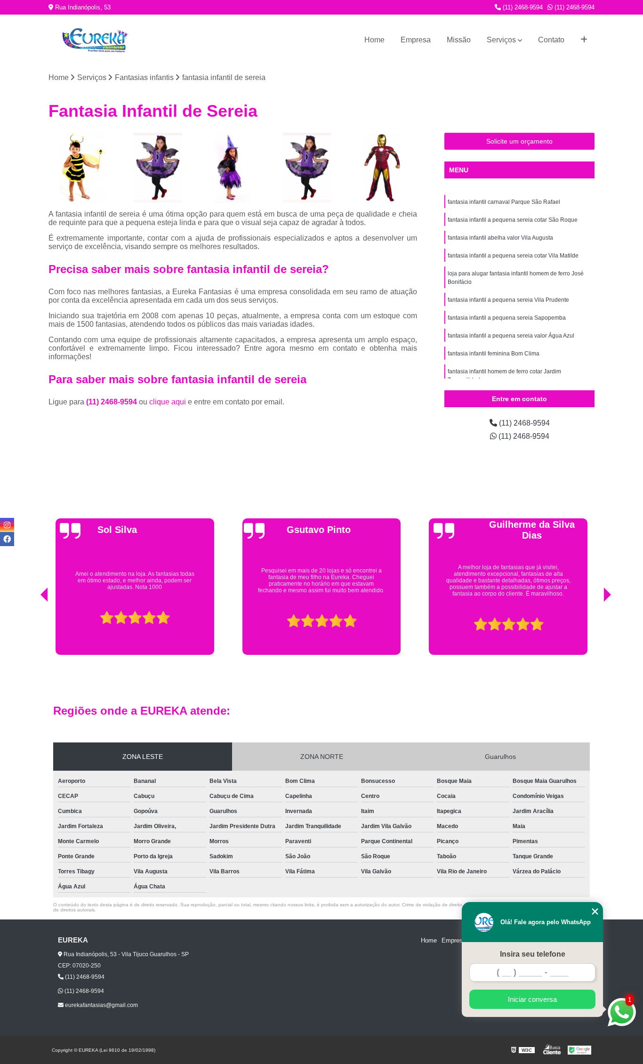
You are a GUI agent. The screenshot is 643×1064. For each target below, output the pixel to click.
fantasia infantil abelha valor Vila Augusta (500, 237)
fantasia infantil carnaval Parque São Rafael (504, 202)
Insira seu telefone (532, 954)
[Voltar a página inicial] (95, 40)
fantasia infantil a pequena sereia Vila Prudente (508, 300)
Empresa (416, 40)
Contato (551, 40)
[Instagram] (7, 525)
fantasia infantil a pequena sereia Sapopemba (507, 317)
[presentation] (31, 631)
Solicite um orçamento (519, 141)
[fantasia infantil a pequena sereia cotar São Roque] (158, 168)
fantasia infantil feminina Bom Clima (493, 353)
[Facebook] (7, 539)
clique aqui (167, 402)
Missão (459, 40)
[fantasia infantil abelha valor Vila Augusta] (233, 168)
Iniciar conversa (532, 999)
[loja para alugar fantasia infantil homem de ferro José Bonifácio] (382, 168)
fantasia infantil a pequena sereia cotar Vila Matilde (513, 255)
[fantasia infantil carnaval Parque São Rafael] (83, 168)
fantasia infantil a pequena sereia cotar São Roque (513, 220)
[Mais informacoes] (584, 40)
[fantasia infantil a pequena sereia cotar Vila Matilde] (308, 168)
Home (374, 40)
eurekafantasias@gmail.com (101, 1005)
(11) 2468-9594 (522, 7)
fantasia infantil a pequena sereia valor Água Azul (511, 335)
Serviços (501, 40)
